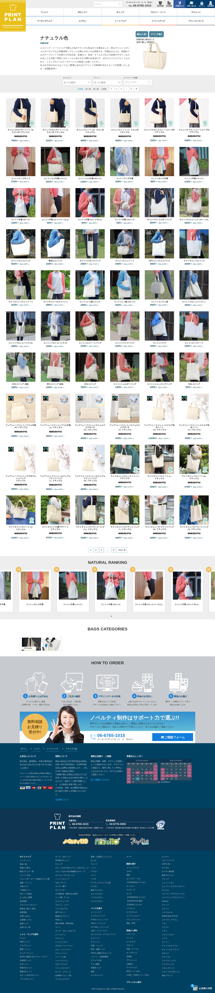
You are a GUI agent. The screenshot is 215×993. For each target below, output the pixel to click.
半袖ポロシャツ (26, 968)
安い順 (88, 89)
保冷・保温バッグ (98, 949)
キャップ (58, 864)
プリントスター (168, 935)
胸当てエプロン (97, 890)
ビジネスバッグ (97, 975)
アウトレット (131, 960)
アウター (94, 871)
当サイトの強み (26, 894)
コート (58, 927)
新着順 (80, 89)
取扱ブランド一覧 (27, 871)
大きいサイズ (60, 883)
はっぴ (93, 860)
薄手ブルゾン (60, 912)
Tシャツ (23, 938)
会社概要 (169, 6)
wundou (165, 901)
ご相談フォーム (174, 737)
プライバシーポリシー (28, 905)
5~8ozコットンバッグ (99, 920)
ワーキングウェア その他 (101, 883)
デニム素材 (95, 964)
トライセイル (167, 912)
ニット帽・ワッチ (62, 897)
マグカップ (130, 890)
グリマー (165, 927)
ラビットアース (168, 860)
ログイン (202, 6)
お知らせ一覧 (25, 927)
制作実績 (160, 6)
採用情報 (23, 912)
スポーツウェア (61, 964)
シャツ (93, 868)
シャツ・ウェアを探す (29, 934)
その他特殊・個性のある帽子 (66, 894)
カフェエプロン (97, 894)
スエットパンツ (61, 953)
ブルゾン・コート (62, 905)
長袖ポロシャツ (26, 972)
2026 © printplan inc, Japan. (101, 989)
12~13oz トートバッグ (100, 927)
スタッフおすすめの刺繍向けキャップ (70, 871)
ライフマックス (168, 964)
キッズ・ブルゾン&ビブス (65, 931)
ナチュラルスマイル (170, 946)
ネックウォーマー (62, 901)
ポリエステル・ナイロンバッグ (103, 934)
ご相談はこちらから (101, 780)
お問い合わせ (191, 6)
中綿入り (58, 920)
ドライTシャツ (25, 946)
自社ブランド (167, 975)
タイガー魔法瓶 (168, 871)
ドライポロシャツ (27, 979)
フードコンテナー (133, 916)
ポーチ (129, 857)
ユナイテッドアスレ (170, 920)
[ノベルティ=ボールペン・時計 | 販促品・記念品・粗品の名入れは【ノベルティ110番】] (75, 841)
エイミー (165, 942)
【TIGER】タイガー (134, 905)
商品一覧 (23, 864)
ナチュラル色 (96, 960)
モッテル (165, 890)
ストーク (165, 905)
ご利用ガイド (179, 6)
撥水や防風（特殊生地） (65, 923)
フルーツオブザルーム (170, 972)
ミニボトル (130, 908)
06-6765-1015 (80, 824)
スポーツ (129, 945)
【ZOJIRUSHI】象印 (134, 901)
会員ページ (24, 924)
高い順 (96, 89)
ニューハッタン (168, 883)
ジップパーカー (61, 942)
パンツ (93, 875)
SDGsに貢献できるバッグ (101, 953)
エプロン (94, 886)
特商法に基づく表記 (28, 909)
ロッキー (165, 857)
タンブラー (130, 886)
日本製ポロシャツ (62, 860)
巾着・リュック (97, 946)
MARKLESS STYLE (170, 916)
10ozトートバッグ (98, 923)
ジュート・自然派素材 (99, 957)
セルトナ (165, 953)
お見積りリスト (26, 920)
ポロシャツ (24, 964)
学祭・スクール (132, 949)
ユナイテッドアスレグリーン (173, 897)
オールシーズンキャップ (65, 875)
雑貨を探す (131, 864)
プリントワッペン (133, 920)
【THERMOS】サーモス (136, 882)
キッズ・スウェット (63, 972)
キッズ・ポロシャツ (63, 857)
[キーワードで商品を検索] (120, 4)
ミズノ (164, 923)
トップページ (25, 860)
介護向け (129, 964)
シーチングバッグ (98, 916)
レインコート (60, 935)
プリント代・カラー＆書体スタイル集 (35, 879)
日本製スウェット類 (63, 975)
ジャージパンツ (61, 961)
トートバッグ (96, 912)
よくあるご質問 (26, 897)
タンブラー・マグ (133, 879)
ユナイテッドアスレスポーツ (173, 886)
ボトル (129, 894)
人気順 (103, 89)
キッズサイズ (131, 953)
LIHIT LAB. (166, 864)
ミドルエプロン (97, 897)
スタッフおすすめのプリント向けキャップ (72, 868)
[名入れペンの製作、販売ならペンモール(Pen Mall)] (139, 841)
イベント (129, 938)
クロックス (166, 957)
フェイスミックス (169, 961)
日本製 (129, 956)
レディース (130, 934)
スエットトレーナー (63, 949)
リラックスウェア (62, 968)
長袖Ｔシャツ (25, 949)
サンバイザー (60, 890)
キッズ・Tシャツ (26, 953)
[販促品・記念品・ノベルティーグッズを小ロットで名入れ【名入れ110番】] (107, 841)
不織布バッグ (96, 968)
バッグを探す (96, 908)
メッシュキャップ (62, 879)
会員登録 (210, 6)
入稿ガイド (24, 886)
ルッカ (164, 938)
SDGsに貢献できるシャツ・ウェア (33, 957)
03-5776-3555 (117, 824)
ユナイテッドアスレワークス (173, 894)
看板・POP (130, 923)
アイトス (165, 909)
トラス (164, 931)
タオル (129, 871)
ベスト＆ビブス (61, 909)
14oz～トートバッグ (99, 931)
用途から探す (25, 868)
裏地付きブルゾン (62, 916)
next (136, 89)
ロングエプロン (97, 901)
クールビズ (130, 942)
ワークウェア (131, 968)
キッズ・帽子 (60, 886)
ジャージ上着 (60, 957)
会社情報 (23, 901)
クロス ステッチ (168, 968)
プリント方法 (25, 875)
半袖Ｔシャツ (25, 942)
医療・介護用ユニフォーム (101, 857)
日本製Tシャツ (25, 960)
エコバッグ (95, 938)
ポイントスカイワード (170, 949)
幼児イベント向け (133, 971)
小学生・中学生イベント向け (137, 975)
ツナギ (93, 879)
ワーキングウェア (62, 979)
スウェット (59, 938)
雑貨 (128, 875)
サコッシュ (95, 942)
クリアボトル (131, 912)
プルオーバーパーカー (64, 946)
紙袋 (92, 972)
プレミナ (165, 879)
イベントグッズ (132, 868)
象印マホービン (168, 875)
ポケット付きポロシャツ (29, 975)
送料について (63, 800)
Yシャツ (94, 864)
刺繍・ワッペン (26, 883)
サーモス (165, 868)
